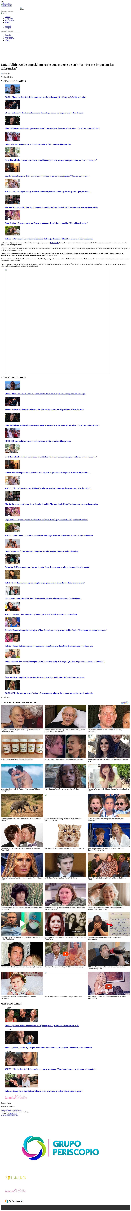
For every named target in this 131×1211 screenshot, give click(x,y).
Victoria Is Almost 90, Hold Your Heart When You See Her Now (108, 790)
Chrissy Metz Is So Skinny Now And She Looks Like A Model (107, 879)
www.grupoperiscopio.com (9, 1115)
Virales (7, 22)
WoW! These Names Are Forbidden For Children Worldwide (18, 997)
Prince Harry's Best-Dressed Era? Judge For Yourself (63, 997)
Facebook (8, 26)
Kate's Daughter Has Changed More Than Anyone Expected (106, 819)
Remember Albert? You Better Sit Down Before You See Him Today (21, 908)
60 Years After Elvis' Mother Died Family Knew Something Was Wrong (65, 938)
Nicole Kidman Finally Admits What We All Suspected (64, 759)
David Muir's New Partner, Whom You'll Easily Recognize (21, 967)
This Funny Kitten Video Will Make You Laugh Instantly (64, 848)
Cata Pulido (54, 243)
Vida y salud (9, 19)
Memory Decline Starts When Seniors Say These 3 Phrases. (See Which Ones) (106, 908)
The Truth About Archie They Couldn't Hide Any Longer (64, 967)
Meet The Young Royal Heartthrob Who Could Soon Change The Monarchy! (106, 849)
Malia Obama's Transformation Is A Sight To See (62, 789)
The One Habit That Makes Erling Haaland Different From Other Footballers (21, 938)
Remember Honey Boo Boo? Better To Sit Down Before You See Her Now (65, 908)
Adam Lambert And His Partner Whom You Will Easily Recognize (20, 790)
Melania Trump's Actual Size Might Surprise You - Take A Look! (21, 879)
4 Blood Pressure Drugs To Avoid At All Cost (17, 759)
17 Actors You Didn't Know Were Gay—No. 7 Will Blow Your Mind (20, 849)
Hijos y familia (9, 20)
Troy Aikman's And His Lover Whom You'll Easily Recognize (105, 730)
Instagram (8, 28)
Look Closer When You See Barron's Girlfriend (61, 878)
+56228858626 (12, 1114)
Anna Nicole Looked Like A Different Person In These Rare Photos (107, 997)
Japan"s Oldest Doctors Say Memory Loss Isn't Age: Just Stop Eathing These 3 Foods (65, 730)
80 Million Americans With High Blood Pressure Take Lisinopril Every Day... (107, 968)
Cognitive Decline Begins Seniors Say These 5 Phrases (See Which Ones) (20, 730)
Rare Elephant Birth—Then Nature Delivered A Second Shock (21, 819)
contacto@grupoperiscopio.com (11, 1110)
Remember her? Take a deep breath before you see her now (108, 760)
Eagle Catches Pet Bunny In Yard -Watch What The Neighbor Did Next (63, 819)
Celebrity (8, 17)
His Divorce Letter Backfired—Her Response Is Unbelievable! (104, 938)
